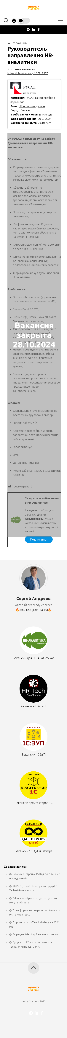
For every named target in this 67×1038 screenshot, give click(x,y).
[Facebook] (38, 29)
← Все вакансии (17, 43)
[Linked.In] (33, 29)
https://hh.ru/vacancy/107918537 (27, 73)
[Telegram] (28, 29)
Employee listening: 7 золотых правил (35, 934)
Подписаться (38, 539)
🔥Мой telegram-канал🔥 (34, 609)
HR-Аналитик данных (32, 106)
